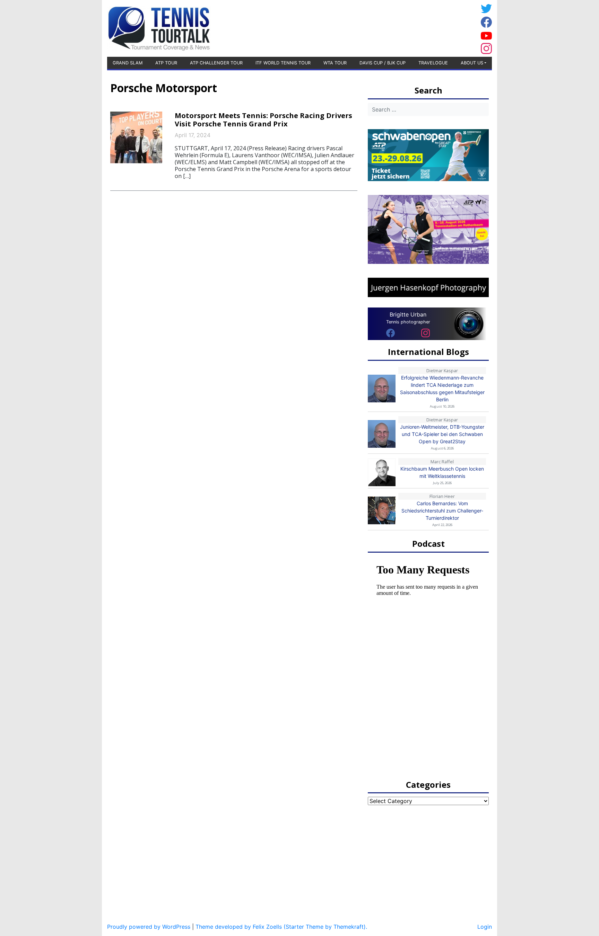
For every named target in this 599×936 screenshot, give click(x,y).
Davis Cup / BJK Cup (382, 62)
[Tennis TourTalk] (159, 27)
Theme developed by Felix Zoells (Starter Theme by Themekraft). (281, 926)
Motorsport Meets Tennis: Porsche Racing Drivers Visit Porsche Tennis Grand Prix (263, 119)
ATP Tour (166, 62)
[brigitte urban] (390, 332)
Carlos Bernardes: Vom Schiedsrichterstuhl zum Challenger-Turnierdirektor (442, 510)
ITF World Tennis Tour (283, 62)
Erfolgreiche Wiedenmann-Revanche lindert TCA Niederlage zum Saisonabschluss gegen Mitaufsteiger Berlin (442, 388)
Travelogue (433, 62)
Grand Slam (127, 62)
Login (484, 926)
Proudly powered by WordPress (148, 926)
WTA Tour (335, 62)
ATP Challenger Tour (216, 62)
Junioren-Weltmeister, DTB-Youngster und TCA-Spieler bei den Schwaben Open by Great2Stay (442, 434)
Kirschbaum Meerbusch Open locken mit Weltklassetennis (442, 472)
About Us (472, 62)
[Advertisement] (422, 27)
